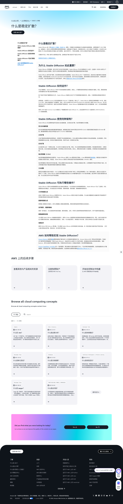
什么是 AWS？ (14, 463)
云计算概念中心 (26, 20)
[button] (23, 7)
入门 (37, 463)
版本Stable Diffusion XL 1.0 (84, 248)
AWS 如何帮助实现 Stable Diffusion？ (25, 64)
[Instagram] (101, 496)
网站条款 (17, 498)
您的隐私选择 (25, 498)
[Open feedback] (121, 252)
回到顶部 (60, 489)
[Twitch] (104, 496)
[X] (93, 496)
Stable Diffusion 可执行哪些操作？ (26, 59)
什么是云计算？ (15, 20)
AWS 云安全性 (14, 476)
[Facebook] (96, 496)
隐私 (11, 498)
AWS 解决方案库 (41, 472)
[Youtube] (107, 496)
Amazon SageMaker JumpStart (46, 246)
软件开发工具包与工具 (69, 466)
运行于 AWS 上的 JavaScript (71, 482)
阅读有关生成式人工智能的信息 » (47, 58)
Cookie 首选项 (39, 498)
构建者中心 (66, 463)
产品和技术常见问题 (42, 479)
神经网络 (93, 157)
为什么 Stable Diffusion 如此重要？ (26, 47)
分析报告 (39, 482)
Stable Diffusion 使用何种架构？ (26, 54)
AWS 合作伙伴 (40, 485)
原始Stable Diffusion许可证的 (74, 78)
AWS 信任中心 (40, 469)
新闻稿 (12, 485)
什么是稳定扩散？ (23, 43)
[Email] (112, 496)
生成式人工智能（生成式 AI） (58, 47)
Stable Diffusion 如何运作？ (26, 50)
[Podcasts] (109, 496)
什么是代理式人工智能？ (17, 469)
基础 (52, 239)
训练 (37, 466)
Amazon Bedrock (43, 239)
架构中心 (39, 476)
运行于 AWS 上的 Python (70, 472)
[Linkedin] (99, 496)
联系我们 (92, 463)
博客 (11, 482)
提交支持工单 (93, 466)
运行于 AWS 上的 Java (69, 476)
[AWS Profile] (117, 2)
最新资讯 (12, 479)
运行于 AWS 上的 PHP (69, 479)
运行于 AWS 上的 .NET (69, 469)
